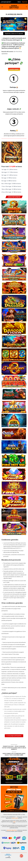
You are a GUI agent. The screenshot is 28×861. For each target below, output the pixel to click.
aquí (14, 821)
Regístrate (24, 1)
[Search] (26, 6)
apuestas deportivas (12, 830)
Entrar (19, 1)
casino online (15, 818)
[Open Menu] (2, 6)
